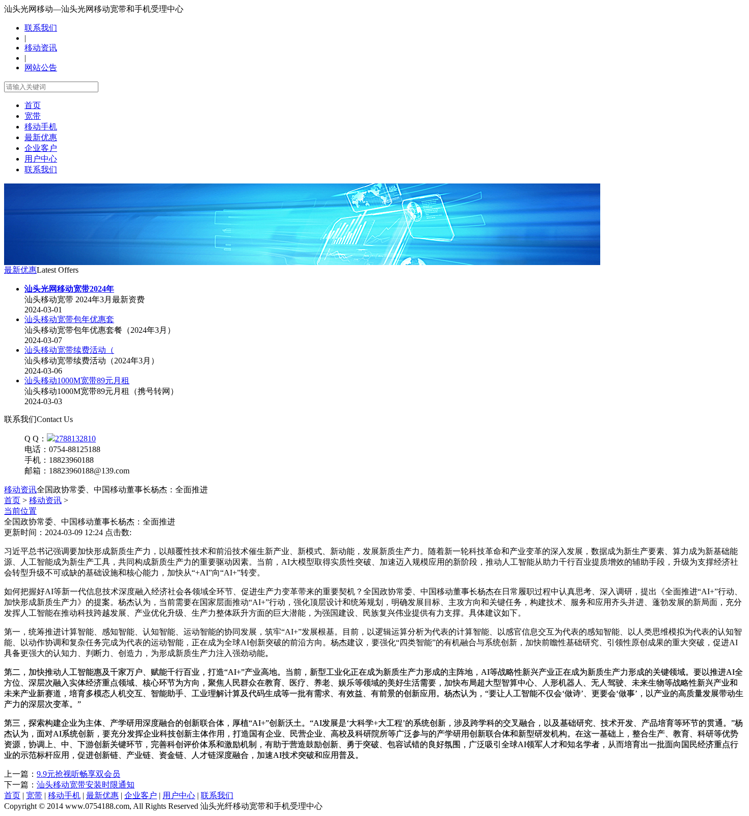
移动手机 (40, 126)
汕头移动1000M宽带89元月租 (76, 380)
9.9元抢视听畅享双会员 (78, 774)
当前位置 (20, 511)
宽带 (32, 116)
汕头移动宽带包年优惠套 (69, 319)
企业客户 (40, 148)
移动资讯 (40, 47)
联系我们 (40, 27)
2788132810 (75, 438)
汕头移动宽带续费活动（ (69, 350)
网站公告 (40, 67)
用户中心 (40, 158)
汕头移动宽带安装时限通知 (86, 784)
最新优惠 (40, 137)
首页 (32, 105)
